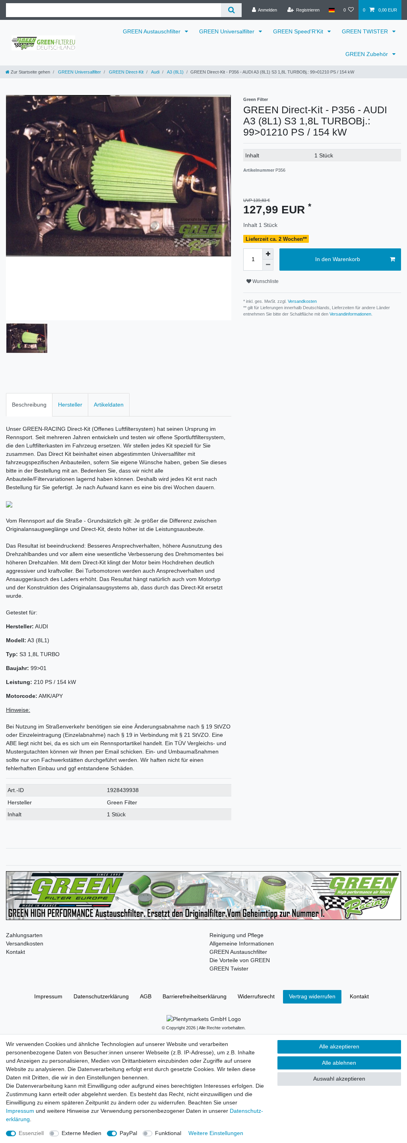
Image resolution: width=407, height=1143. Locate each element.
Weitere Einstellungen (215, 1133)
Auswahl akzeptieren (339, 1078)
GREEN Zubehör (367, 54)
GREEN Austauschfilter (152, 31)
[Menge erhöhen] (267, 254)
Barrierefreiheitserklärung (195, 996)
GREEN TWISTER (366, 31)
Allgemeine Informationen (241, 943)
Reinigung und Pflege (236, 935)
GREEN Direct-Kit (125, 72)
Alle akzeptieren (339, 1046)
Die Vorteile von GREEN (239, 960)
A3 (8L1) (175, 72)
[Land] (331, 10)
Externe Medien (81, 1133)
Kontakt (15, 952)
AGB (145, 996)
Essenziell (31, 1133)
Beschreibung (29, 404)
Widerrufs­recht (256, 996)
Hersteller (70, 404)
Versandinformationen (350, 314)
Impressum (48, 996)
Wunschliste (265, 281)
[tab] (29, 405)
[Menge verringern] (267, 265)
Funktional (168, 1133)
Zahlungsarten (24, 935)
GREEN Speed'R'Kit (299, 31)
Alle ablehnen (339, 1063)
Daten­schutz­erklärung (101, 996)
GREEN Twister (228, 968)
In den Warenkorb (337, 259)
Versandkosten (302, 301)
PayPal (128, 1133)
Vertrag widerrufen (312, 996)
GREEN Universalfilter (227, 31)
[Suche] (231, 10)
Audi (154, 72)
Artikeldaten (109, 404)
